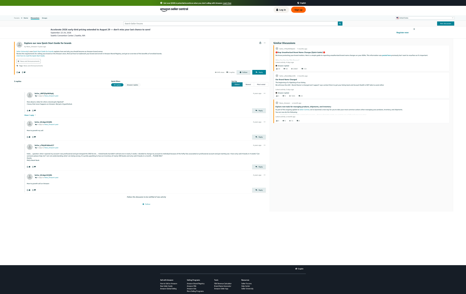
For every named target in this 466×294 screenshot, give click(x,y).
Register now (402, 32)
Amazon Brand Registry (195, 283)
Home (26, 18)
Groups (44, 18)
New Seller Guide (166, 286)
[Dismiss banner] (414, 29)
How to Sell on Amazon (168, 283)
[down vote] (24, 72)
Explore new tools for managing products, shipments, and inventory (303, 107)
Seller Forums (246, 283)
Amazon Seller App (221, 289)
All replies (117, 85)
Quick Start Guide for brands (43, 51)
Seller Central (304, 110)
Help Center (245, 286)
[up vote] (19, 72)
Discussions (35, 18)
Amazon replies (132, 85)
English (300, 268)
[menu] (264, 43)
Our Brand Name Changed (286, 79)
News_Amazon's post (51, 96)
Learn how (227, 3)
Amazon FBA (191, 286)
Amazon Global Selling (168, 289)
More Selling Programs (195, 291)
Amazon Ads (191, 289)
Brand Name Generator (222, 286)
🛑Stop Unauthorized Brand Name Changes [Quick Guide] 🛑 (300, 52)
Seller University (22, 51)
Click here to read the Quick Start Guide (31, 56)
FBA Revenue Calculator (223, 283)
